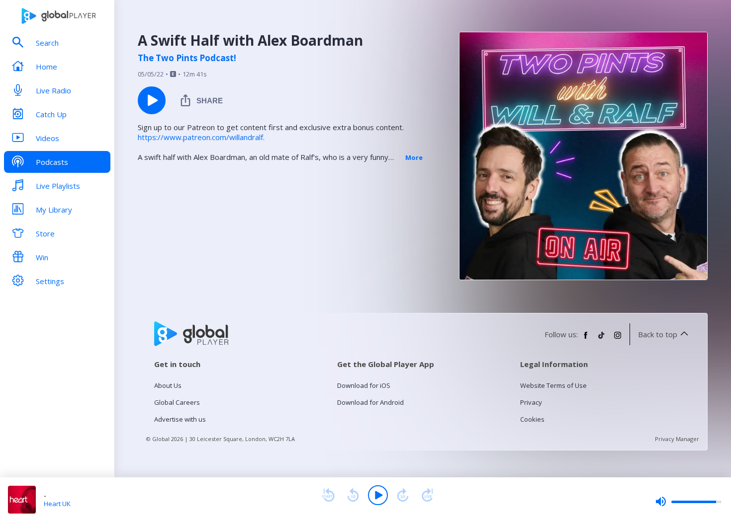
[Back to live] (428, 495)
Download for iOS (363, 385)
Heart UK (57, 503)
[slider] (688, 502)
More (414, 157)
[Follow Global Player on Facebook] (586, 339)
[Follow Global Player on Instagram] (618, 339)
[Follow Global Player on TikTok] (602, 339)
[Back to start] (328, 495)
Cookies (532, 419)
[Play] (378, 495)
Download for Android (370, 402)
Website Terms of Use (553, 385)
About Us (168, 385)
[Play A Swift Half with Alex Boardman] (152, 100)
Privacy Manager (677, 439)
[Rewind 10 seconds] (353, 495)
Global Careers (177, 402)
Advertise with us (180, 419)
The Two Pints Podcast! (187, 58)
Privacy (531, 402)
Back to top (657, 334)
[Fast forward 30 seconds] (403, 495)
